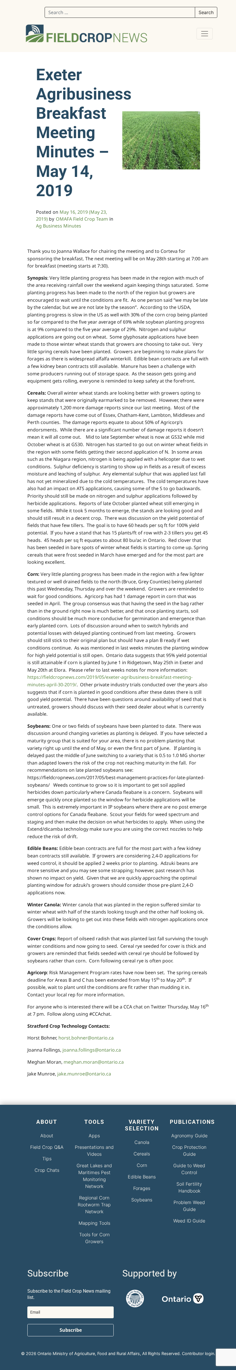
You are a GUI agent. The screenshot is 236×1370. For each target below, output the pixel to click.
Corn (142, 1165)
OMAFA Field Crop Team (82, 219)
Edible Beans (142, 1177)
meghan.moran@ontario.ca (94, 1062)
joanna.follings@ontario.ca (91, 1050)
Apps (94, 1135)
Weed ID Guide (189, 1221)
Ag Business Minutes (58, 226)
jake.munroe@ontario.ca (84, 1074)
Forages (141, 1188)
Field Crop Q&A (47, 1147)
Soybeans (141, 1200)
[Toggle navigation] (205, 33)
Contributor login (198, 1353)
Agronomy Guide (189, 1135)
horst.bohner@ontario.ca (86, 1038)
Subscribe (71, 1330)
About (46, 1135)
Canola (141, 1142)
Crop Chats (47, 1170)
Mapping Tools (94, 1223)
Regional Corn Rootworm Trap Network (94, 1204)
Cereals (142, 1154)
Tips (47, 1158)
